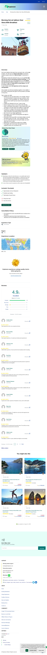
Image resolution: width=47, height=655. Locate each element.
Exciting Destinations (6, 591)
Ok (26, 650)
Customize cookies (33, 650)
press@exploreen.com (12, 162)
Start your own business (6, 619)
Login (39, 1)
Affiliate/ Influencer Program (7, 616)
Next (23, 444)
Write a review (4, 448)
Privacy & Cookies (6, 642)
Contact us (4, 605)
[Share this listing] (24, 40)
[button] (44, 7)
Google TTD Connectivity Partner (8, 611)
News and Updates (5, 600)
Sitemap (4, 640)
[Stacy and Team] (20, 474)
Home (2, 12)
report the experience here (16, 275)
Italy (7, 12)
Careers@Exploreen (5, 625)
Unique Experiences (5, 594)
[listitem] (12, 473)
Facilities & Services (5, 597)
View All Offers (5, 148)
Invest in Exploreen (5, 628)
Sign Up (43, 1)
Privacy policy (41, 650)
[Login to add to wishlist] (27, 40)
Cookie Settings (7, 644)
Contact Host (12, 148)
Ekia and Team (5, 136)
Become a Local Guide (6, 614)
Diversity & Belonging (6, 622)
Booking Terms (4, 602)
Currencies (4, 635)
